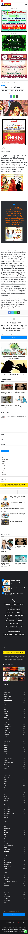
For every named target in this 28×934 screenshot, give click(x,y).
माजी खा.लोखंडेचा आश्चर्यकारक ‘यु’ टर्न (17, 502)
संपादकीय (3, 466)
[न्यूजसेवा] (6, 4)
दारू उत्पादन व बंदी (7, 775)
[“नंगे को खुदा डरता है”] (6, 674)
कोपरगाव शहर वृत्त (7, 741)
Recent (13, 492)
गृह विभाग (5, 749)
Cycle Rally (18, 612)
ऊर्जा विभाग (6, 715)
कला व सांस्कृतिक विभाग (8, 719)
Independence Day (18, 615)
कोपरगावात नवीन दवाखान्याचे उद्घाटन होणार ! (20, 564)
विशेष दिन (5, 868)
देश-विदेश (3, 461)
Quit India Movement (11, 626)
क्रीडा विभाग (6, 743)
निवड (5, 794)
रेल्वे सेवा (5, 847)
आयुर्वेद (5, 705)
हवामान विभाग (6, 907)
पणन (4, 802)
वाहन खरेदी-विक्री (7, 858)
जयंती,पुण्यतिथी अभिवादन (8, 762)
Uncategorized (8, 726)
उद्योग (5, 709)
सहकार (5, 894)
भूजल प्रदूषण (6, 824)
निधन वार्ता (4, 474)
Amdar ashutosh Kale (18, 604)
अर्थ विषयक (7, 728)
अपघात (5, 688)
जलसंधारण (5, 764)
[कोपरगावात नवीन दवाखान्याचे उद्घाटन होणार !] (21, 558)
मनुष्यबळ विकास (7, 828)
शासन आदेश (6, 879)
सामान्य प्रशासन (6, 898)
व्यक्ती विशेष (6, 873)
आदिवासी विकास (7, 698)
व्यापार (5, 875)
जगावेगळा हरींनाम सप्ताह (8, 758)
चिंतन (5, 756)
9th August (7, 604)
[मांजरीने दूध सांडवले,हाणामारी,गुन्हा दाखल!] (21, 399)
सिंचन (5, 902)
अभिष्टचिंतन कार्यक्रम (7, 692)
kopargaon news (10, 620)
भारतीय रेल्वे (6, 822)
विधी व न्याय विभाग (7, 864)
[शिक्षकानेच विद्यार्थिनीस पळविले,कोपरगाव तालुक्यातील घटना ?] (5, 498)
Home (3, 82)
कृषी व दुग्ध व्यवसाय (7, 722)
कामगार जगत (7, 732)
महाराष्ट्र (3, 463)
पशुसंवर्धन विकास (7, 809)
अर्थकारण (5, 694)
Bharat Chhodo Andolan (14, 609)
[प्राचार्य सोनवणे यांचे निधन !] (14, 669)
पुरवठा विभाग (6, 815)
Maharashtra (19, 620)
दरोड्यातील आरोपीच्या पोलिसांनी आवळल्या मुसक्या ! (7, 406)
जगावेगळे (5, 760)
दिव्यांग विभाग (6, 777)
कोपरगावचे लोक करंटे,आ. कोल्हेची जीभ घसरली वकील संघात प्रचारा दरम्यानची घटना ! (18, 515)
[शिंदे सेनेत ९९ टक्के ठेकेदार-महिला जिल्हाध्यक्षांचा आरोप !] (6, 679)
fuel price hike (8, 615)
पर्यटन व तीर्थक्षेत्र (6, 807)
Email (2, 439)
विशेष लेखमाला (6, 871)
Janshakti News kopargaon (14, 618)
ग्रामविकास (5, 751)
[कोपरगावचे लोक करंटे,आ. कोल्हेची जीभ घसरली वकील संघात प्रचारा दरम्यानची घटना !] (5, 515)
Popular (4, 492)
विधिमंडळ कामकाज (7, 862)
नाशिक (5, 790)
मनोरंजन (5, 830)
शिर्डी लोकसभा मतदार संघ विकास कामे (10, 881)
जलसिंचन (5, 768)
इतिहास (5, 707)
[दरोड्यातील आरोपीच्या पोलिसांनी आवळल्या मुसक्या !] (7, 399)
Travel (20, 626)
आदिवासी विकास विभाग (8, 700)
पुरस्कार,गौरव (6, 817)
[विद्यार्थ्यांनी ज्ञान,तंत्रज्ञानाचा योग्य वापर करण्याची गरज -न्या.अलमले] (21, 674)
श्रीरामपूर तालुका (6, 885)
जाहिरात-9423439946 (14, 8)
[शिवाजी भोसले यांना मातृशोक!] (6, 669)
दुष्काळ (5, 779)
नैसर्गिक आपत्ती (6, 798)
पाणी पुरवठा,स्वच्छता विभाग (9, 813)
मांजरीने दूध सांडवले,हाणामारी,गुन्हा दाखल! (20, 406)
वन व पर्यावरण (6, 851)
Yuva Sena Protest (14, 629)
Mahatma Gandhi (14, 623)
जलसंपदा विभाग (6, 766)
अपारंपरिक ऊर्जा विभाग (8, 690)
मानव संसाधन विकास (7, 843)
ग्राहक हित (5, 754)
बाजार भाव (6, 819)
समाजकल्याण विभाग (7, 890)
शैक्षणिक (5, 883)
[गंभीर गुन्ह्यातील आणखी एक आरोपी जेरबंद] (21, 386)
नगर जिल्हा (5, 785)
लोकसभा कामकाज (7, 849)
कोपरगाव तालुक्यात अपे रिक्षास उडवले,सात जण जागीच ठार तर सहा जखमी (18, 520)
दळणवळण (5, 773)
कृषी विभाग (7, 734)
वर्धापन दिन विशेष (7, 856)
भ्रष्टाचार (5, 826)
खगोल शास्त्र (6, 745)
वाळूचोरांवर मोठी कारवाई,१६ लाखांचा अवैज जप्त (6, 393)
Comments (22, 492)
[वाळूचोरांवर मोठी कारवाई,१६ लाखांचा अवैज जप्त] (7, 386)
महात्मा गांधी (21, 634)
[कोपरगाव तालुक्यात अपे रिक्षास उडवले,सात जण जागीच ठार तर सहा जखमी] (5, 522)
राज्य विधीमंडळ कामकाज (8, 845)
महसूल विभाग (6, 832)
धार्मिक (5, 783)
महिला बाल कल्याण (7, 839)
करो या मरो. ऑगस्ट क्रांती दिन (14, 631)
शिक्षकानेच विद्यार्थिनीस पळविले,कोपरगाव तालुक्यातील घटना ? (18, 582)
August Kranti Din (14, 607)
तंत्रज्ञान (5, 771)
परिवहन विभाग (6, 805)
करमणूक (5, 717)
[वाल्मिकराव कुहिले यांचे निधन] (21, 679)
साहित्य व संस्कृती (7, 900)
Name (2, 434)
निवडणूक (3, 468)
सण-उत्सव (5, 888)
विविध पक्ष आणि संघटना (8, 866)
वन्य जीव (5, 853)
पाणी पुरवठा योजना (7, 811)
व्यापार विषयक (6, 877)
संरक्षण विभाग (6, 892)
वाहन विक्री (5, 860)
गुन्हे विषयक (13, 82)
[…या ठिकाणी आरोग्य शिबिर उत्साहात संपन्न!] (7, 543)
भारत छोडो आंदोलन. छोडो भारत (10, 634)
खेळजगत (5, 747)
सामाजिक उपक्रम (7, 896)
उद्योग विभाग (6, 713)
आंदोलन (5, 702)
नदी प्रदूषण (5, 788)
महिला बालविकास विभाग (8, 841)
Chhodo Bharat (10, 612)
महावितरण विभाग (7, 836)
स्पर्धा (4, 905)
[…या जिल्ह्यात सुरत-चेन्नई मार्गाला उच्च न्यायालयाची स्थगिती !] (14, 674)
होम (2, 457)
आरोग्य (3, 472)
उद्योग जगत (6, 711)
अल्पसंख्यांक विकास (7, 696)
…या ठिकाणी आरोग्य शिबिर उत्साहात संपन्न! (6, 550)
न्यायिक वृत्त (6, 800)
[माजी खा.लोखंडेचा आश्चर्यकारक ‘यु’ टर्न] (5, 504)
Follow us (5, 647)
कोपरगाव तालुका (8, 82)
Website (3, 444)
